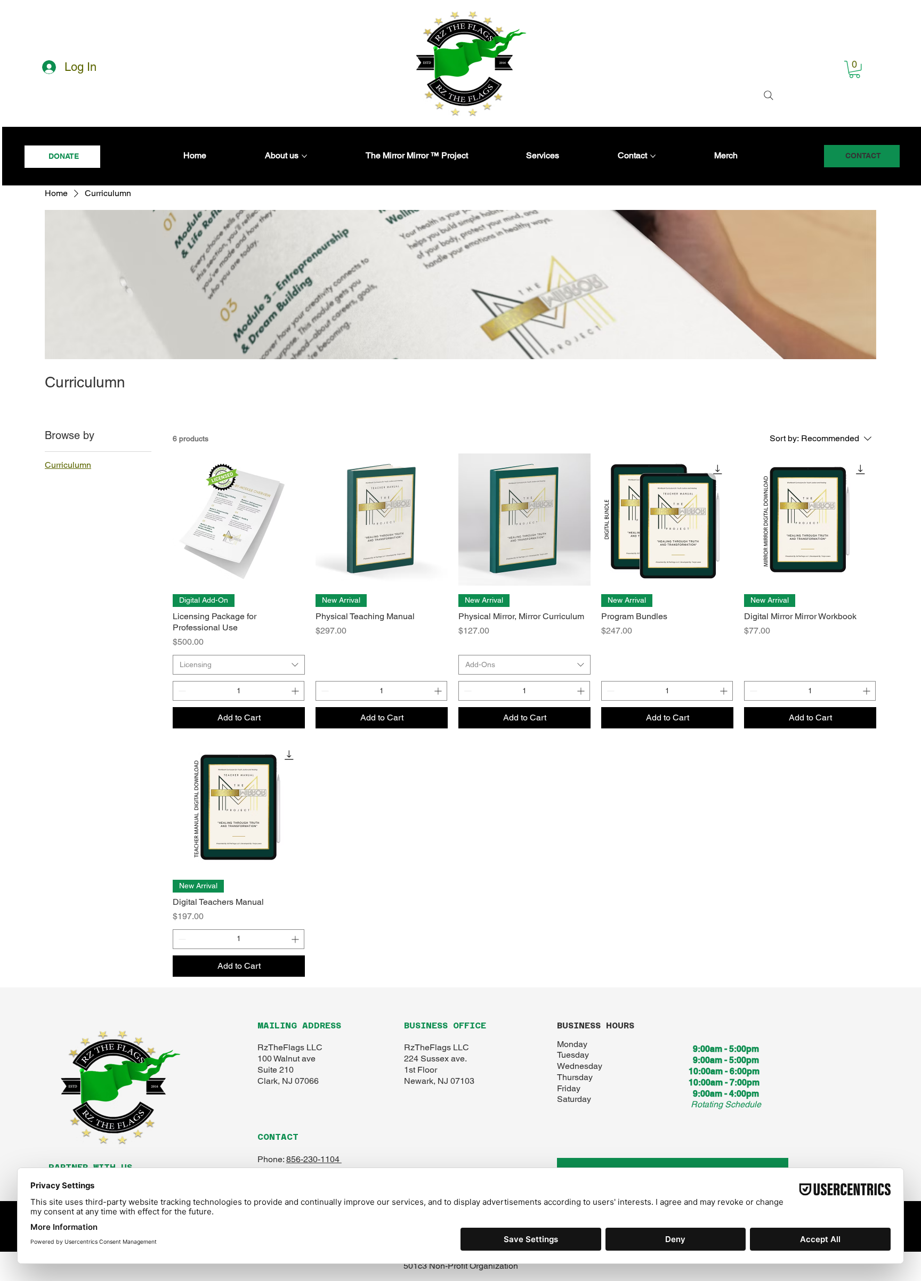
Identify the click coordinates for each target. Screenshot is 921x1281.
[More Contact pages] (653, 156)
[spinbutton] (238, 691)
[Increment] (296, 691)
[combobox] (239, 665)
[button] (854, 69)
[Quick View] (239, 519)
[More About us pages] (304, 156)
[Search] (768, 95)
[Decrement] (181, 691)
